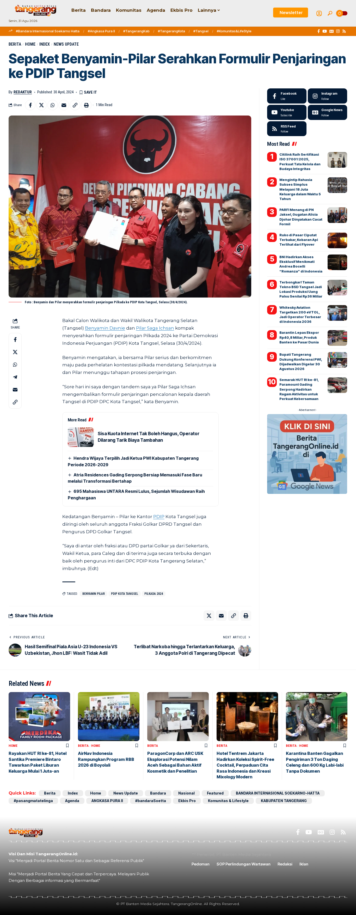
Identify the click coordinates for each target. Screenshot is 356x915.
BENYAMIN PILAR (93, 594)
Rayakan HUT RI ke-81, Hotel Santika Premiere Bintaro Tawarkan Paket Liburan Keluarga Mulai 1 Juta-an (37, 762)
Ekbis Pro (187, 800)
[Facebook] (318, 31)
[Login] (319, 13)
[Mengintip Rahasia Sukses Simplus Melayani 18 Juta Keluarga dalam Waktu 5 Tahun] (337, 185)
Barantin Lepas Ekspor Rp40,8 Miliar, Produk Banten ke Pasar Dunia (299, 337)
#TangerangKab (136, 31)
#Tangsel (200, 31)
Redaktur (23, 92)
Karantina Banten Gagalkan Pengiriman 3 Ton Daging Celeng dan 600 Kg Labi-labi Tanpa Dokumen (314, 762)
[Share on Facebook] (30, 105)
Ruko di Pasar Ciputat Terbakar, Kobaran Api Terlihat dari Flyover (298, 239)
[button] (330, 13)
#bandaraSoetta (150, 800)
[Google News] (331, 31)
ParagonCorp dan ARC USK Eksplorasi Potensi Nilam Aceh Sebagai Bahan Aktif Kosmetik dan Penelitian (175, 762)
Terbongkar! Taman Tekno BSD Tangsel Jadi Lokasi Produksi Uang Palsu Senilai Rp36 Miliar (300, 289)
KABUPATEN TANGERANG (284, 800)
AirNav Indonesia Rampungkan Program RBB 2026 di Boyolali (106, 759)
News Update (66, 44)
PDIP (158, 516)
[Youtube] (286, 112)
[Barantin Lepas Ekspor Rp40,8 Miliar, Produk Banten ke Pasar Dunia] (337, 338)
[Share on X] (41, 105)
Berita (15, 44)
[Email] (64, 105)
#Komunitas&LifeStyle (234, 31)
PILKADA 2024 (153, 594)
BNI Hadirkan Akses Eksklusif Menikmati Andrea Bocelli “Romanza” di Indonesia (300, 264)
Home (30, 44)
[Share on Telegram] (15, 377)
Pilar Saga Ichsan (155, 328)
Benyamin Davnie (105, 328)
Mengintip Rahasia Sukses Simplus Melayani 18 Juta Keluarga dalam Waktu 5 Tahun (300, 189)
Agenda (72, 800)
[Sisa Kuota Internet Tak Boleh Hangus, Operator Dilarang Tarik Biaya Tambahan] (81, 437)
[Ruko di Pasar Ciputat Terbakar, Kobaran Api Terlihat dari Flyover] (337, 240)
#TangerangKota (171, 31)
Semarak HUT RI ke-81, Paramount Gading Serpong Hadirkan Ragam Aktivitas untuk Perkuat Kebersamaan (299, 389)
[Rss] (344, 31)
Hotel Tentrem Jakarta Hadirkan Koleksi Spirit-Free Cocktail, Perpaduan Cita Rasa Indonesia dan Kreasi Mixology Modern (245, 765)
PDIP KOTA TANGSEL (124, 594)
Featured (215, 793)
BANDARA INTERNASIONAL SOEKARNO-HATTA (278, 793)
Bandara (158, 793)
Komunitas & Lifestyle (228, 800)
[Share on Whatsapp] (52, 105)
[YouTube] (324, 31)
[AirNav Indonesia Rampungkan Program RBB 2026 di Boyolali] (108, 716)
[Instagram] (338, 31)
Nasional (186, 793)
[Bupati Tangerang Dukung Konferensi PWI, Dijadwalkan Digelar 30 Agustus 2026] (337, 360)
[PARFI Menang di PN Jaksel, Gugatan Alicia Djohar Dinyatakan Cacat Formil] (337, 215)
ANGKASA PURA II (107, 800)
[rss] (286, 128)
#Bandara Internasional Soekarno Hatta (47, 31)
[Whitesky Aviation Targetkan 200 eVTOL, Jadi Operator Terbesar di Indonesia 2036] (337, 313)
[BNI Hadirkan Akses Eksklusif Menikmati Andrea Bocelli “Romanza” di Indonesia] (337, 262)
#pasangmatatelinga (33, 800)
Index (44, 44)
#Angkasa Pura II (101, 31)
